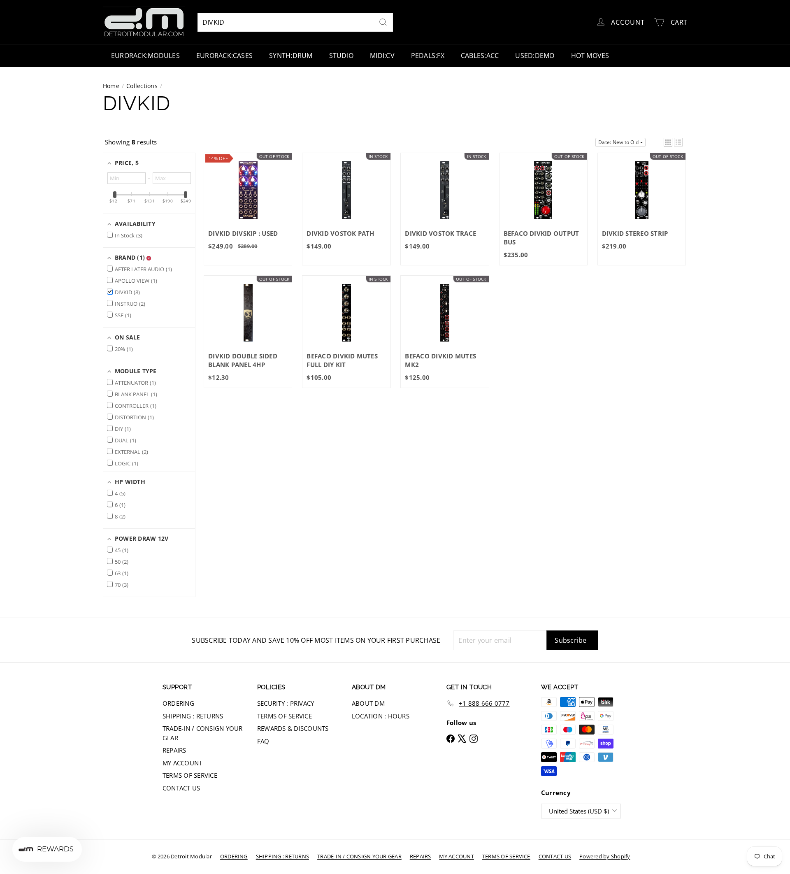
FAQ (263, 741)
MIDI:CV (382, 55)
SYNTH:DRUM (290, 55)
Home (111, 86)
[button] (668, 142)
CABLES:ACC (480, 55)
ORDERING (178, 703)
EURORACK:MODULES (145, 55)
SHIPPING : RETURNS (193, 716)
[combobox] (295, 22)
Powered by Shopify (604, 856)
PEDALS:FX (427, 55)
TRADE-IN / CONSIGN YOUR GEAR (203, 733)
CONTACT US (181, 788)
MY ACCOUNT (182, 763)
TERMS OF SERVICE (190, 775)
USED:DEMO (534, 55)
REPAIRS (174, 750)
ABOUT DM (368, 703)
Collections (142, 86)
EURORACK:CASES (224, 55)
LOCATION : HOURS (380, 716)
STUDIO (341, 55)
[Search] (383, 22)
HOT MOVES (590, 55)
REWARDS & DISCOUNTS (293, 728)
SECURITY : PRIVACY (285, 703)
